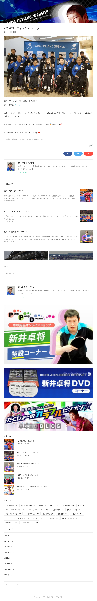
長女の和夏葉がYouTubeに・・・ (17, 231)
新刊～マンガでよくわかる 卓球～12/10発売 (32, 486)
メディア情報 (39, 518)
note (81, 505)
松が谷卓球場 (67, 505)
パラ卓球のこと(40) (22, 139)
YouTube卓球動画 (70, 518)
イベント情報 (11, 505)
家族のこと (23, 518)
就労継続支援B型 (28, 505)
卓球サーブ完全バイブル (15, 510)
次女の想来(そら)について (14, 190)
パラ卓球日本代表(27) (10, 139)
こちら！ (18, 105)
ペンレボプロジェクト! (38, 510)
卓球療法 (53, 518)
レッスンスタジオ (30, 522)
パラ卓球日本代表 (13, 514)
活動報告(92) (32, 139)
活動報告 (62, 514)
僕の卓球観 (48, 514)
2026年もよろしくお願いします (27, 475)
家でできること (73, 510)
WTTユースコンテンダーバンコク (17, 211)
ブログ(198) (40, 139)
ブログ (10, 518)
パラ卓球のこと (32, 514)
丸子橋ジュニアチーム (48, 505)
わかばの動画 (57, 510)
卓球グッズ (76, 514)
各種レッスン (11, 522)
